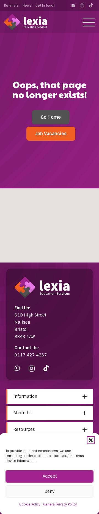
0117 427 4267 (31, 355)
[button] (91, 440)
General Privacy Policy (60, 504)
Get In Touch (45, 5)
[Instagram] (82, 5)
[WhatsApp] (17, 368)
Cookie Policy (29, 504)
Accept (50, 476)
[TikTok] (91, 5)
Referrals (11, 5)
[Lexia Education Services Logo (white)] (25, 22)
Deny (49, 491)
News (27, 5)
